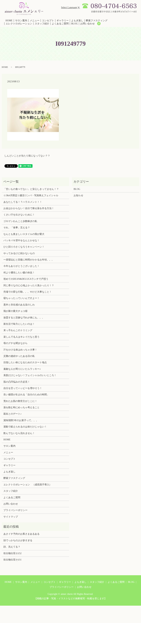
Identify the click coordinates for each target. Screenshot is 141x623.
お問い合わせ (87, 23)
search (99, 23)
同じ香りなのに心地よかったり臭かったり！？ (28, 285)
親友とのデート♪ (12, 414)
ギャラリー (63, 20)
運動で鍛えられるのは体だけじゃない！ (25, 426)
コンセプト (48, 20)
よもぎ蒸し (77, 20)
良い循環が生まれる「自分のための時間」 (26, 394)
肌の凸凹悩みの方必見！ (16, 382)
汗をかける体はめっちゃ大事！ (20, 349)
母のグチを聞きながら (15, 343)
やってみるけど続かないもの (19, 253)
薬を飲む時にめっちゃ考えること (21, 407)
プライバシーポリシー (15, 510)
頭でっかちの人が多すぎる (17, 540)
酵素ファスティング (96, 20)
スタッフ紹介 (42, 23)
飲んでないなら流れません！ (19, 433)
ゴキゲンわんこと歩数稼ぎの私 (20, 221)
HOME (9, 20)
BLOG (74, 23)
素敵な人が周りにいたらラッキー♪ (22, 369)
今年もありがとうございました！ (21, 266)
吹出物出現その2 (12, 553)
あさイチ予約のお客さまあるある (21, 534)
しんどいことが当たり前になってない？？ (27, 155)
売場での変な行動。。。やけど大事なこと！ (27, 292)
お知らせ (78, 195)
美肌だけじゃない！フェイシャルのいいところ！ (29, 375)
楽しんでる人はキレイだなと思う (21, 337)
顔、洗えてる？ (11, 547)
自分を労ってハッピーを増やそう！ (22, 388)
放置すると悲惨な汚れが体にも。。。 (23, 317)
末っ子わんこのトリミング (17, 330)
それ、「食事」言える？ (16, 227)
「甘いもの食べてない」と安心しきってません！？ (31, 189)
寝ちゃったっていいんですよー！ (21, 298)
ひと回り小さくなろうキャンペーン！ (23, 247)
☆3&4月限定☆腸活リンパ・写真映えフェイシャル (30, 195)
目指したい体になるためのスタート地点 (25, 362)
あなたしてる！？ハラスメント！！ (22, 202)
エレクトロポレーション (19, 23)
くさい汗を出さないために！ (19, 214)
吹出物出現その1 (12, 559)
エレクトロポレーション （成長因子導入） (27, 484)
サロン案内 (21, 20)
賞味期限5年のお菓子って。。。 (20, 420)
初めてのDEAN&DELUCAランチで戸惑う (25, 279)
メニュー (34, 20)
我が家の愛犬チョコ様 (15, 311)
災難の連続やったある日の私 (19, 356)
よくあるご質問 (60, 23)
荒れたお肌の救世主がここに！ (20, 401)
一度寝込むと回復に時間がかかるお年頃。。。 (28, 259)
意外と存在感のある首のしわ (19, 304)
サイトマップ (10, 516)
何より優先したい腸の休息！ (19, 272)
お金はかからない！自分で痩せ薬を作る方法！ (28, 208)
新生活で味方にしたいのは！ (19, 324)
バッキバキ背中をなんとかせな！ (21, 240)
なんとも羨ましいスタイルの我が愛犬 (23, 234)
